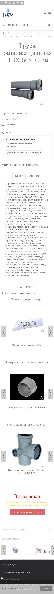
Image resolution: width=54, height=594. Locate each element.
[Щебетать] (6, 3)
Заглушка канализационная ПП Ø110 (27, 408)
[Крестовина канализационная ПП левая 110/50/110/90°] (27, 449)
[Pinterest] (18, 3)
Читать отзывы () (11, 164)
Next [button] (50, 331)
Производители (10, 539)
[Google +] (10, 3)
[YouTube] (14, 3)
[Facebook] (2, 3)
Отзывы (34, 176)
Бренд (19, 176)
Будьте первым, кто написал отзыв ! (19, 293)
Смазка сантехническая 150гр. (27, 345)
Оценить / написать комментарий (25, 152)
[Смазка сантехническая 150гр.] (27, 324)
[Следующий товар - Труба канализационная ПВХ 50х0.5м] (51, 36)
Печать (8, 132)
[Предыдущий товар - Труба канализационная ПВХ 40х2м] (49, 36)
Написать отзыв (31, 164)
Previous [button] (3, 331)
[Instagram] (22, 3)
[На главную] (3, 33)
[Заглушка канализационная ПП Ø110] (27, 387)
